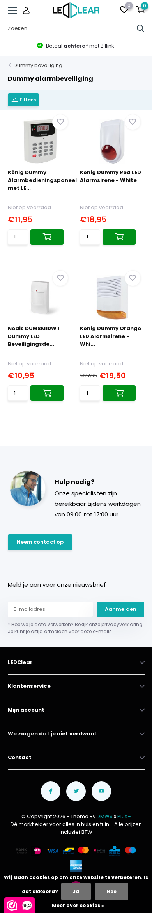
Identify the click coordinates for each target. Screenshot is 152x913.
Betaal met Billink (79, 46)
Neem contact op (40, 542)
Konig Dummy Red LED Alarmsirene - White (110, 176)
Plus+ (124, 816)
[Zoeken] (141, 28)
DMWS (105, 816)
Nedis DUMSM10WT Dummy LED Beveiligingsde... (34, 336)
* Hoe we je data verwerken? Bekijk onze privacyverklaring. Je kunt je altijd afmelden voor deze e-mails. (76, 628)
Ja (76, 891)
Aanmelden (120, 609)
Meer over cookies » (78, 905)
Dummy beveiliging (38, 65)
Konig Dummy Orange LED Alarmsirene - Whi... (110, 336)
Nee (111, 891)
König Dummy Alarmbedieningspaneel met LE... (42, 180)
